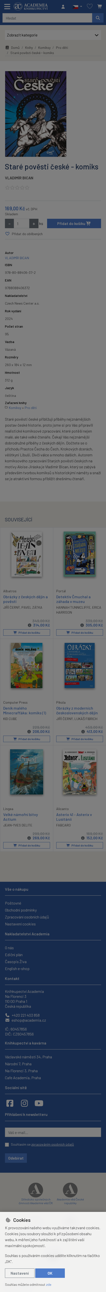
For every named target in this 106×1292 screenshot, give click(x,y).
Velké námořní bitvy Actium (20, 816)
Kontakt (12, 978)
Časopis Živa (16, 961)
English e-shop (17, 968)
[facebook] (10, 1103)
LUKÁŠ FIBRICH (85, 719)
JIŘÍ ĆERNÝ (11, 607)
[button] (77, 7)
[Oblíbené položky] (89, 6)
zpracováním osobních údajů (52, 1144)
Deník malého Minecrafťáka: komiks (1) (24, 710)
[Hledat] (98, 18)
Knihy (29, 47)
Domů (15, 47)
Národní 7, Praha (18, 1063)
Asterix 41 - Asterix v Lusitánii (74, 816)
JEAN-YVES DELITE (17, 825)
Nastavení (20, 1273)
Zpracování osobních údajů (27, 916)
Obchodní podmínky (21, 910)
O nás (9, 947)
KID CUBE (10, 719)
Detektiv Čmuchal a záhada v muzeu (73, 599)
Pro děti (62, 47)
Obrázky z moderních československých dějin (77, 710)
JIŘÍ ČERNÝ (64, 719)
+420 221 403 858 (25, 1015)
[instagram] (24, 1103)
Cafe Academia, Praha (23, 1077)
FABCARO (63, 825)
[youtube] (39, 1103)
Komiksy (44, 47)
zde (48, 1284)
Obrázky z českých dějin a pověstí (25, 599)
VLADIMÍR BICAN (19, 177)
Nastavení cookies (20, 923)
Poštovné (13, 903)
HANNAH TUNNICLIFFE (73, 607)
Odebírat (16, 1158)
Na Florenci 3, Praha (21, 1070)
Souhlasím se (42, 1144)
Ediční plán (14, 954)
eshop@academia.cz (28, 1020)
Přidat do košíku (71, 223)
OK (50, 1273)
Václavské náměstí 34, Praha (28, 1056)
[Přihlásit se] (64, 7)
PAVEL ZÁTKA (31, 607)
